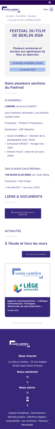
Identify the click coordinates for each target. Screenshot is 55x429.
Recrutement (38, 413)
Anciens (32, 16)
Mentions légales (37, 417)
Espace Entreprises (19, 413)
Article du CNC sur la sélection (24, 213)
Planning (43, 421)
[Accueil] (20, 344)
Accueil (9, 16)
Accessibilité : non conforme (21, 421)
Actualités (21, 16)
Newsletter (27, 424)
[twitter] (51, 2)
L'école (38, 63)
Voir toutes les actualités (36, 254)
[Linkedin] (27, 398)
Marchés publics (16, 417)
